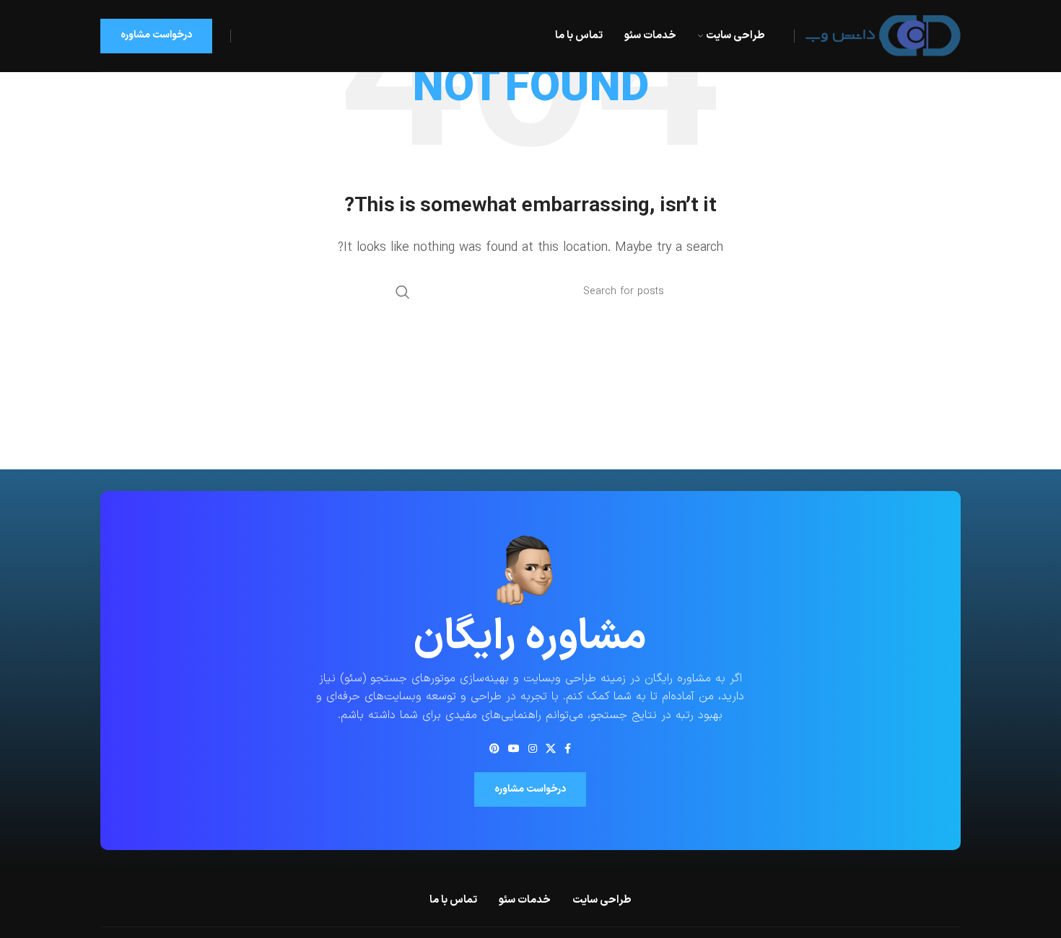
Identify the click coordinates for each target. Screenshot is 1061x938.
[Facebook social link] (567, 748)
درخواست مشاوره (156, 35)
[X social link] (550, 748)
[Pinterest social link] (494, 748)
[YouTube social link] (514, 748)
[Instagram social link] (532, 748)
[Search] (402, 292)
